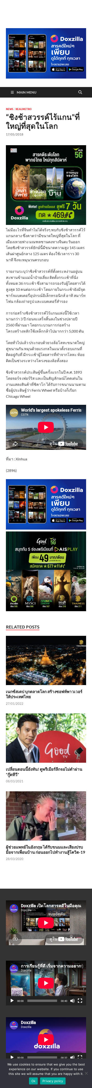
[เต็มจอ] (80, 1000)
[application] (46, 983)
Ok (33, 1081)
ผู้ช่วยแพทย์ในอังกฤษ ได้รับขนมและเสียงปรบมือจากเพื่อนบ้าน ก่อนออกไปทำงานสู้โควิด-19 (45, 850)
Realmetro (24, 109)
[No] (86, 1073)
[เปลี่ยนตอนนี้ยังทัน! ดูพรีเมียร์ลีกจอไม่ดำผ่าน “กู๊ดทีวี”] (46, 739)
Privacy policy (52, 1081)
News (9, 109)
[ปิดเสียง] (72, 1000)
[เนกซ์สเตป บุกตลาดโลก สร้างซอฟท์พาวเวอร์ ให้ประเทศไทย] (46, 662)
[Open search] (80, 92)
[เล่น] (12, 1000)
